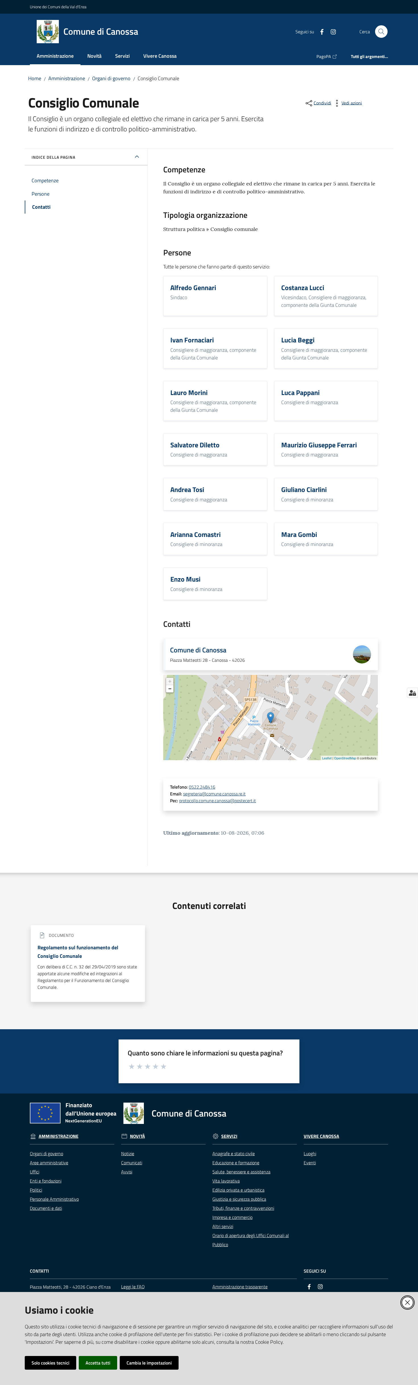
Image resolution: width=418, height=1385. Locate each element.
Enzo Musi (185, 579)
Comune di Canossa (198, 649)
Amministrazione (66, 78)
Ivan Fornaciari (192, 339)
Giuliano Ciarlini (304, 489)
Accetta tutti (98, 1362)
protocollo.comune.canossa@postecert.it (217, 800)
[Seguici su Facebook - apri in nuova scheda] (319, 31)
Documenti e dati (46, 1208)
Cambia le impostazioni (149, 1362)
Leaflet (327, 758)
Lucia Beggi (297, 339)
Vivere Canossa (321, 1136)
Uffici (34, 1171)
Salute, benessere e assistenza (241, 1171)
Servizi (229, 1136)
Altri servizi (222, 1226)
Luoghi (310, 1153)
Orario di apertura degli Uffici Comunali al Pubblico (250, 1240)
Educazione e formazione (235, 1162)
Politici (36, 1189)
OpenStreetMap (345, 758)
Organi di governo (111, 78)
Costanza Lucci (302, 287)
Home (34, 78)
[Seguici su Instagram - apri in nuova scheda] (331, 31)
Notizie (127, 1153)
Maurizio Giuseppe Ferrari (319, 444)
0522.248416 (202, 787)
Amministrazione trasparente (240, 1286)
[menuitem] (55, 56)
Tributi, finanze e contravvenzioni (243, 1208)
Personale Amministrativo (54, 1199)
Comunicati (131, 1162)
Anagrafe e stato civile (233, 1153)
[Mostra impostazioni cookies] (412, 693)
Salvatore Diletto (195, 444)
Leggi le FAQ (133, 1286)
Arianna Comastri (195, 534)
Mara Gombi (299, 534)
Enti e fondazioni (45, 1180)
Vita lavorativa (226, 1180)
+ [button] (169, 681)
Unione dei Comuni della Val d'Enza (58, 7)
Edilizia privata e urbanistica (238, 1189)
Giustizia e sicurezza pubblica (239, 1199)
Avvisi (126, 1171)
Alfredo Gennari (193, 287)
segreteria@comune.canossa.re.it (214, 793)
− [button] (169, 689)
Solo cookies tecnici (50, 1362)
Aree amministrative (49, 1162)
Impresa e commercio (232, 1217)
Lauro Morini (189, 392)
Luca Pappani (300, 392)
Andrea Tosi (187, 489)
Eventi (310, 1162)
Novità (137, 1136)
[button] (381, 31)
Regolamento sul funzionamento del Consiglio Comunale (78, 952)
